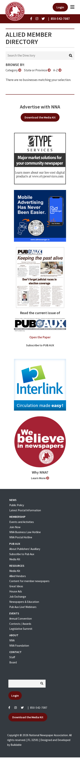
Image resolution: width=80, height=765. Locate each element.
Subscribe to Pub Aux (21, 554)
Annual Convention (20, 618)
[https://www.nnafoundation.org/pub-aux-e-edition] (40, 277)
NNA (12, 640)
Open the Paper (40, 337)
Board (13, 662)
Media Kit (14, 559)
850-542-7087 (38, 707)
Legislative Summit (20, 628)
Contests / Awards (20, 623)
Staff (12, 657)
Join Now (14, 527)
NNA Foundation (19, 645)
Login (60, 7)
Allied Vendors (17, 576)
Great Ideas (16, 586)
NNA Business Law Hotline (25, 532)
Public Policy (16, 505)
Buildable (16, 745)
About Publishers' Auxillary (24, 549)
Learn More (38, 478)
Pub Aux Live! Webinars (22, 607)
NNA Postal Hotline (20, 537)
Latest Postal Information (25, 510)
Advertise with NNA (40, 107)
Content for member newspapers (29, 581)
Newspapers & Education (24, 602)
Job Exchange (17, 596)
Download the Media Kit (40, 117)
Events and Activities (21, 522)
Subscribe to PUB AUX (40, 345)
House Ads (15, 591)
